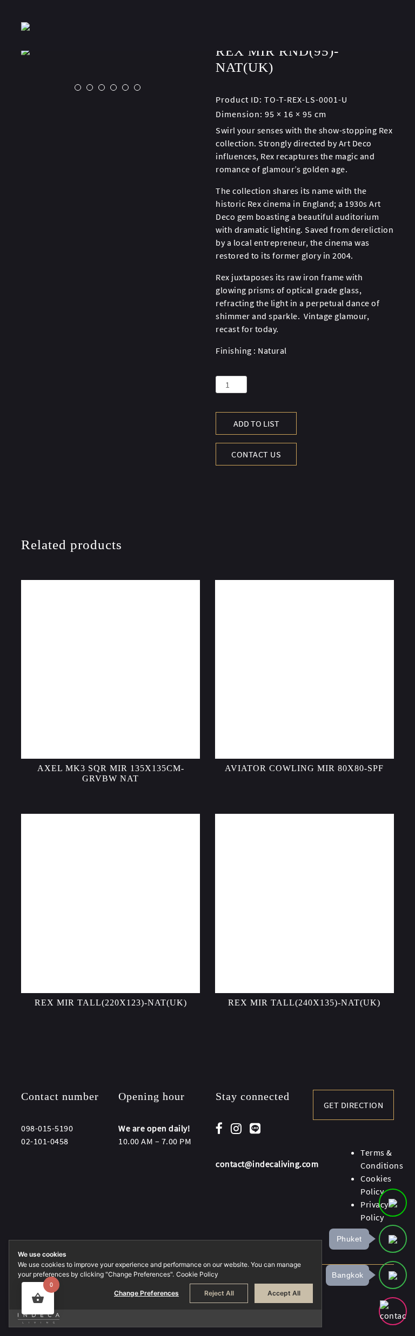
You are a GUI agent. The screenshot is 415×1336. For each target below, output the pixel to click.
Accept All (283, 1293)
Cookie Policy (197, 1274)
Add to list (256, 423)
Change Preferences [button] (146, 1293)
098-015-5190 (47, 1128)
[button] (78, 87)
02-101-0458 (45, 1141)
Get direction (354, 1104)
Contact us (256, 454)
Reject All (219, 1293)
